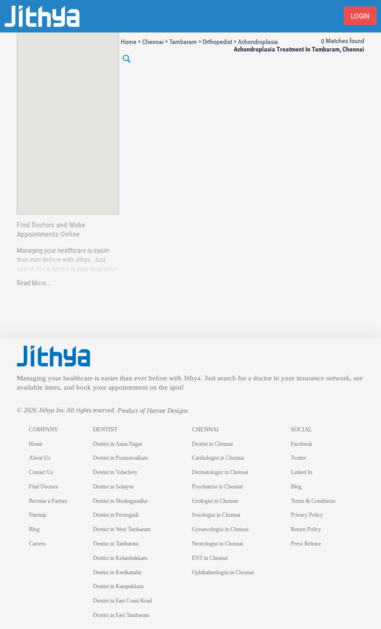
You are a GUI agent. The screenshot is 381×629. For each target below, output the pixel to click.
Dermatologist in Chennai (220, 472)
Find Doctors (43, 486)
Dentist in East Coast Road (122, 600)
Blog (34, 529)
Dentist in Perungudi (115, 515)
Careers (37, 543)
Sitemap (37, 515)
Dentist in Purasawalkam (120, 458)
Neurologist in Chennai (217, 543)
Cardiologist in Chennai (218, 458)
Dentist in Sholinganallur (120, 501)
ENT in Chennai (210, 558)
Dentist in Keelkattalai (117, 572)
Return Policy (306, 529)
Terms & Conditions (313, 501)
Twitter (298, 458)
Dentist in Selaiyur (113, 486)
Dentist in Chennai (212, 444)
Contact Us (41, 472)
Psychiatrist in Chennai (217, 486)
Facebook (301, 444)
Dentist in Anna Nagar (117, 444)
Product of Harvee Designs (153, 410)
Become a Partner (48, 501)
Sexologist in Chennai (216, 515)
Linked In (301, 472)
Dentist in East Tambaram (121, 615)
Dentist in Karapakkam (118, 586)
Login (360, 16)
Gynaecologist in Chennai (220, 529)
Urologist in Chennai (215, 501)
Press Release (306, 543)
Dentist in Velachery (115, 472)
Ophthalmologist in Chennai (223, 572)
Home (35, 444)
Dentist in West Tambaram (122, 529)
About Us (40, 458)
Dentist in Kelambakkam (120, 558)
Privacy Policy (307, 515)
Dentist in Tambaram (115, 543)
